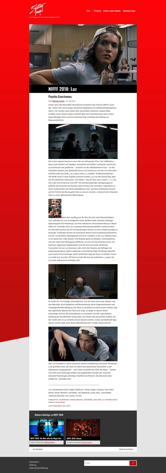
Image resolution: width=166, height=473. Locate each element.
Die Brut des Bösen (126, 449)
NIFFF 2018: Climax (74, 438)
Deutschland (57, 406)
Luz (103, 400)
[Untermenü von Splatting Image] (136, 10)
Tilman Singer (60, 402)
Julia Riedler (88, 400)
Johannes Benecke (76, 400)
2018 (68, 406)
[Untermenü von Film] (91, 10)
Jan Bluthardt (64, 400)
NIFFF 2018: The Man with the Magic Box (45, 438)
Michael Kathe (58, 101)
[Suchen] (132, 463)
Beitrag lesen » (49, 442)
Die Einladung (38, 449)
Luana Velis (97, 400)
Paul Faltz (108, 400)
